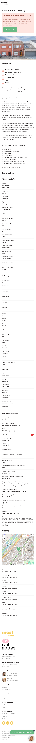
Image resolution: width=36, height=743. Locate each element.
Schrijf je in (10, 29)
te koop (4, 696)
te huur (4, 698)
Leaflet (12, 564)
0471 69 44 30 (11, 678)
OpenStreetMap (24, 564)
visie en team (6, 689)
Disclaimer (5, 739)
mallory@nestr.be (12, 680)
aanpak (4, 687)
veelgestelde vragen (8, 705)
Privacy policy (6, 737)
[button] (18, 548)
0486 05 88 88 (12, 673)
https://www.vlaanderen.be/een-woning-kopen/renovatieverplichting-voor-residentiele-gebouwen (18, 524)
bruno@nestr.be (12, 675)
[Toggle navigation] (34, 3)
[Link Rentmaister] (8, 645)
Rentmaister (5, 719)
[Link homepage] (8, 633)
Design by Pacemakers (8, 735)
